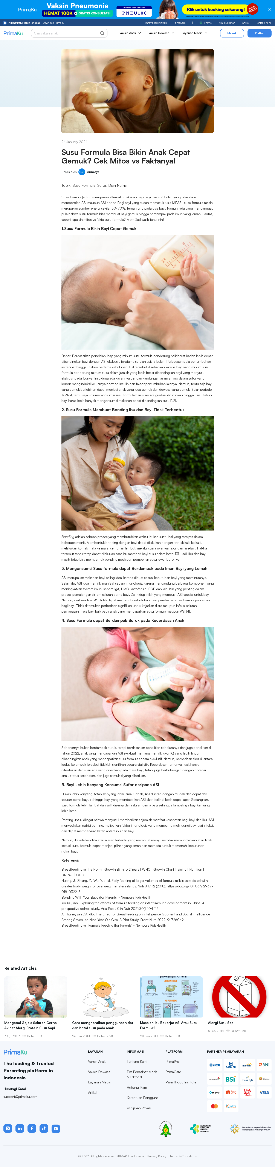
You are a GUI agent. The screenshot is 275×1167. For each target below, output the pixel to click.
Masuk (232, 33)
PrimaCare (179, 22)
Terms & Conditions (183, 1156)
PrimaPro (172, 1061)
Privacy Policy (156, 1156)
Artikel (245, 22)
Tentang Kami (264, 22)
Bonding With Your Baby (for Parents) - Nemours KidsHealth (106, 897)
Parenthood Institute (156, 22)
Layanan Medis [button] (192, 33)
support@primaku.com (20, 1096)
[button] (7, 1128)
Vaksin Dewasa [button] (158, 33)
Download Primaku (36, 22)
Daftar (259, 33)
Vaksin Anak (96, 1061)
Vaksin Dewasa (99, 1072)
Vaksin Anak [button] (127, 33)
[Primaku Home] (13, 33)
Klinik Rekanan (226, 22)
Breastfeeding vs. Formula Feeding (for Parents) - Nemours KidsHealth (113, 925)
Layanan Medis (99, 1082)
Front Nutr (148, 920)
